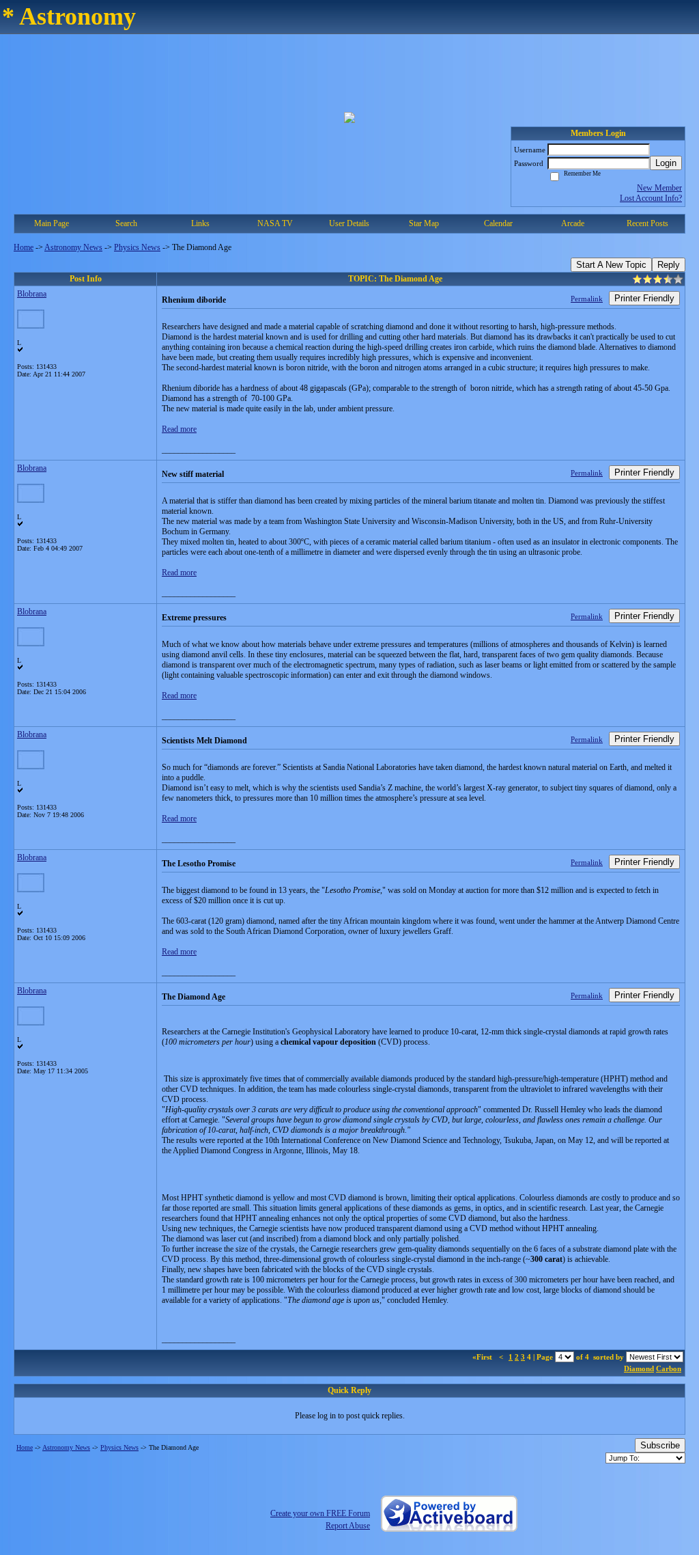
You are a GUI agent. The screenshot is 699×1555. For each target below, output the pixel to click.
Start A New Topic (611, 265)
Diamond (639, 1368)
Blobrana (31, 294)
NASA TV (275, 223)
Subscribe (660, 1445)
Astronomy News (73, 247)
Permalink (587, 298)
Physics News (137, 247)
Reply (668, 265)
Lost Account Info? (651, 198)
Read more (179, 429)
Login (665, 163)
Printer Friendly (644, 298)
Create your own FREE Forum (320, 1513)
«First (483, 1357)
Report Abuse (348, 1525)
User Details (349, 223)
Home (23, 247)
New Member (659, 188)
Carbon (668, 1368)
